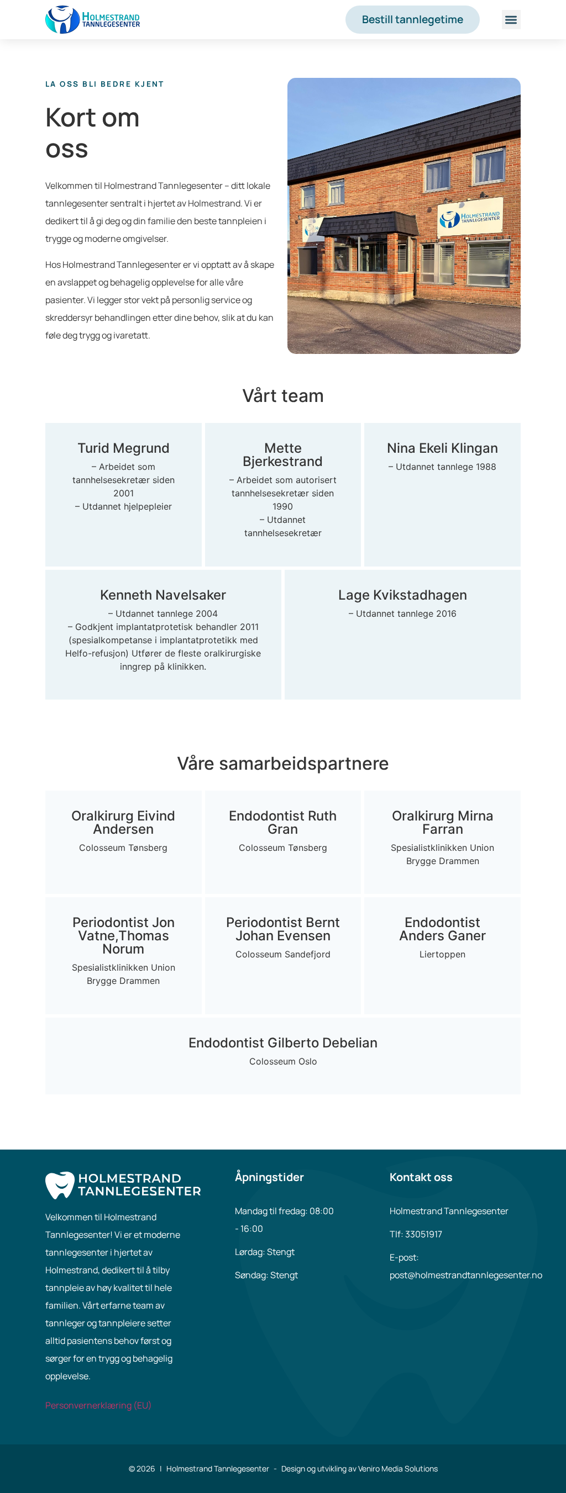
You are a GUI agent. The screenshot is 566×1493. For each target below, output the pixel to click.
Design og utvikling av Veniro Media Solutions (359, 1468)
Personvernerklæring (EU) (98, 1405)
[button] (511, 19)
